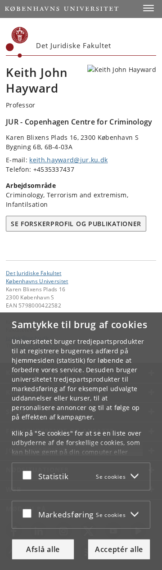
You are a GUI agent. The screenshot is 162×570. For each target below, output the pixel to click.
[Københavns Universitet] (17, 42)
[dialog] (81, 441)
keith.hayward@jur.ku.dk (68, 160)
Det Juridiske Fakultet (34, 272)
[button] (149, 8)
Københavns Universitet (37, 281)
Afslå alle (43, 549)
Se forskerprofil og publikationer (76, 223)
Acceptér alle (119, 549)
